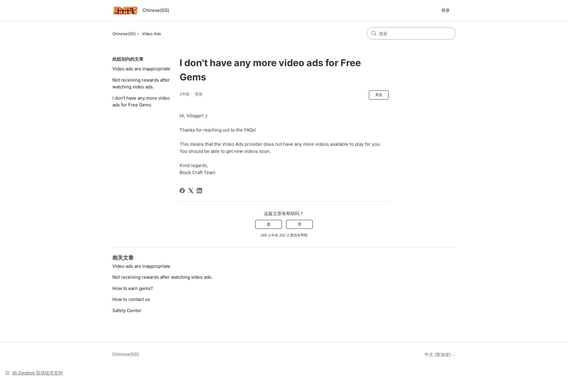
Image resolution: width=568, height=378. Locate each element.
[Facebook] (182, 190)
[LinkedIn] (199, 190)
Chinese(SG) (124, 33)
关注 (378, 95)
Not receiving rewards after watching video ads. (141, 83)
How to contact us (131, 299)
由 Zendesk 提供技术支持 (37, 372)
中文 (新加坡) (438, 354)
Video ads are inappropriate (141, 69)
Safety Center (126, 310)
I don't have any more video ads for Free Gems (141, 101)
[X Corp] (190, 190)
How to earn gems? (132, 288)
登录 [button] (445, 10)
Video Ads (151, 33)
